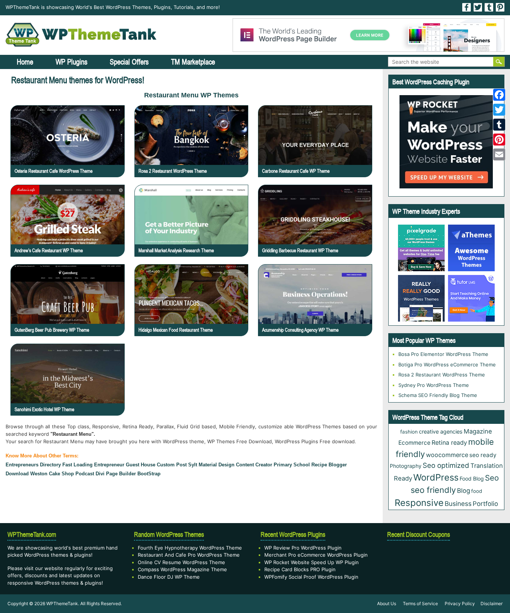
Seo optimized (446, 465)
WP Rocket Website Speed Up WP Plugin (311, 562)
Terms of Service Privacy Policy (439, 603)
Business (458, 503)
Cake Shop (61, 473)
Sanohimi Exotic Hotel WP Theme (44, 409)
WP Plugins (71, 61)
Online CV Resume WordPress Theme (181, 562)
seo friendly (433, 490)
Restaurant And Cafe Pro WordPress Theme (189, 555)
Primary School (292, 464)
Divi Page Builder (116, 473)
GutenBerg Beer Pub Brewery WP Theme (52, 329)
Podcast (84, 473)
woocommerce (447, 455)
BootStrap (149, 473)
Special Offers (129, 61)
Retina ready (449, 442)
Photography (406, 466)
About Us (386, 603)
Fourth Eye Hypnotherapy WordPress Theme (190, 548)
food (476, 491)
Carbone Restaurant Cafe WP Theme (296, 171)
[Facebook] (499, 94)
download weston (26, 473)
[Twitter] (499, 109)
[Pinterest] (499, 139)
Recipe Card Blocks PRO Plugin (300, 569)
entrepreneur (109, 464)
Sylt (192, 464)
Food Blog (472, 478)
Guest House (140, 464)
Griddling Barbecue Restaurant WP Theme (300, 250)
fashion (409, 432)
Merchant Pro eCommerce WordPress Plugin (316, 555)
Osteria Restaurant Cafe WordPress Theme (54, 171)
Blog (463, 490)
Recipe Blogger (329, 464)
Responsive (419, 502)
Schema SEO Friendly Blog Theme (437, 395)
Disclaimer (492, 603)
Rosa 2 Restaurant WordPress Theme (173, 171)
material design (216, 464)
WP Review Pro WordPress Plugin (303, 548)
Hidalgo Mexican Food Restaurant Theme (176, 329)
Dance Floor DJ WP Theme (169, 577)
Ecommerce (414, 442)
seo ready (483, 455)
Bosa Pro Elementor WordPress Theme (443, 354)
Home (25, 61)
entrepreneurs (22, 464)
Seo (492, 477)
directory (50, 464)
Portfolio (485, 503)
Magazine (478, 431)
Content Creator (254, 464)
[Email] (499, 154)
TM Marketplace (193, 61)
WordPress (435, 477)
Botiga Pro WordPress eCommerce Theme (447, 365)
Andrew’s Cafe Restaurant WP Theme (49, 250)
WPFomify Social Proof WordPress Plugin (311, 577)
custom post (172, 464)
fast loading (77, 464)
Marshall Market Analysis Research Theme (176, 250)
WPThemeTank (62, 603)
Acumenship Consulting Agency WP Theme (300, 329)
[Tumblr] (499, 124)
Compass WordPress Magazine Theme (182, 569)
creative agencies (441, 431)
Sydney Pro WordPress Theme (433, 385)
